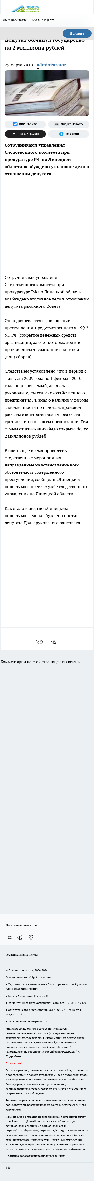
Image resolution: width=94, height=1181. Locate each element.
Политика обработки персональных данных (35, 1156)
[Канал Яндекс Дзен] (25, 134)
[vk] (40, 641)
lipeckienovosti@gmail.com (40, 1003)
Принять (77, 33)
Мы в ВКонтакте (14, 20)
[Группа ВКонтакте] (25, 124)
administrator (51, 65)
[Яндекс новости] (68, 124)
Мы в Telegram (43, 20)
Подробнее (13, 1056)
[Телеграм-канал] (68, 134)
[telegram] (55, 641)
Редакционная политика (22, 954)
